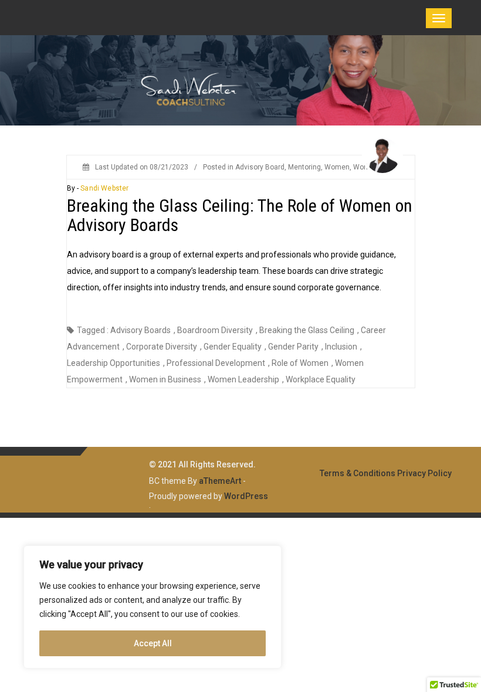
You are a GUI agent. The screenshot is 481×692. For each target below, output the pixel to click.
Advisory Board (259, 167)
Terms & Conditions (357, 473)
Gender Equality (233, 346)
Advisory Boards (140, 330)
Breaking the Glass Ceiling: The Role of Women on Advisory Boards (239, 215)
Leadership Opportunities (113, 363)
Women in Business (165, 379)
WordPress (246, 496)
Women (337, 167)
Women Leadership (243, 379)
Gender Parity (293, 346)
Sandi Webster (104, 188)
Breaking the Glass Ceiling (306, 330)
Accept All (153, 643)
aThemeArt (220, 481)
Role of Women (300, 363)
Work (361, 167)
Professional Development (216, 363)
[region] (152, 607)
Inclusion (341, 346)
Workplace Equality (320, 379)
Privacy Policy (424, 473)
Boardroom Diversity (215, 330)
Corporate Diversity (161, 346)
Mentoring (304, 167)
